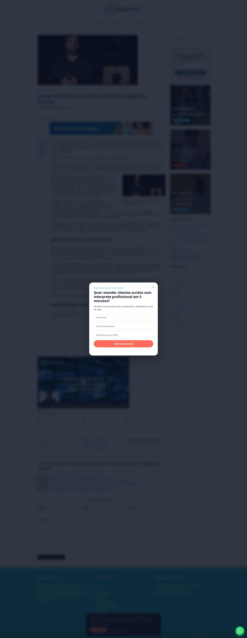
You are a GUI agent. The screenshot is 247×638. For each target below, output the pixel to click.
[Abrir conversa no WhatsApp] (240, 631)
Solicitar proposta (123, 343)
